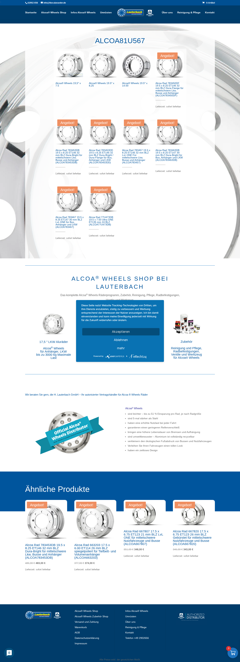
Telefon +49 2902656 (137, 638)
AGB (77, 632)
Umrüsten (106, 12)
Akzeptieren (121, 331)
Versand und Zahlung (87, 621)
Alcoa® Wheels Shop (53, 12)
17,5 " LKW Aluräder (53, 342)
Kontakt (210, 12)
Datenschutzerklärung (87, 638)
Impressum (81, 643)
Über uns (167, 12)
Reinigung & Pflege (188, 12)
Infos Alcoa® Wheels (83, 12)
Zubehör (186, 341)
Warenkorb (81, 627)
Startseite (31, 12)
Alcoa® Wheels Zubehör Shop (91, 616)
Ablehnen (121, 340)
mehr (121, 348)
